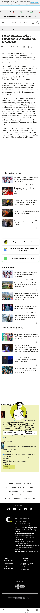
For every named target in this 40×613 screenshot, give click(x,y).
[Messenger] (17, 47)
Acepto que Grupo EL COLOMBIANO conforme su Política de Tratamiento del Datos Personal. (19, 458)
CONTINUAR (34, 2)
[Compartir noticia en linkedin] (31, 47)
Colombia (7, 452)
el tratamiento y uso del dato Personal (19, 446)
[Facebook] (28, 47)
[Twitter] (24, 47)
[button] (36, 185)
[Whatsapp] (20, 47)
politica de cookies (25, 4)
